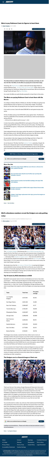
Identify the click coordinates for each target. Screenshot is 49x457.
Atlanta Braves (15, 85)
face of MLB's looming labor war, (35, 251)
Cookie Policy (31, 444)
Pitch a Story (40, 442)
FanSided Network (42, 440)
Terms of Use (20, 444)
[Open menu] (3, 2)
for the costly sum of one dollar (25, 87)
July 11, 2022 (26, 120)
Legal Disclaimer (41, 444)
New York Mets (23, 91)
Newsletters (31, 442)
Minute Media (8, 450)
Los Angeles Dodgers (11, 251)
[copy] (12, 29)
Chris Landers (6, 221)
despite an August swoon (21, 256)
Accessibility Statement (8, 447)
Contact (19, 440)
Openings (30, 440)
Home (5, 203)
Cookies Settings (21, 447)
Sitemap (19, 442)
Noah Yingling (6, 26)
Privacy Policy (6, 444)
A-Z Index (4, 442)
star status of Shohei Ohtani (24, 265)
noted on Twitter (28, 143)
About (3, 440)
